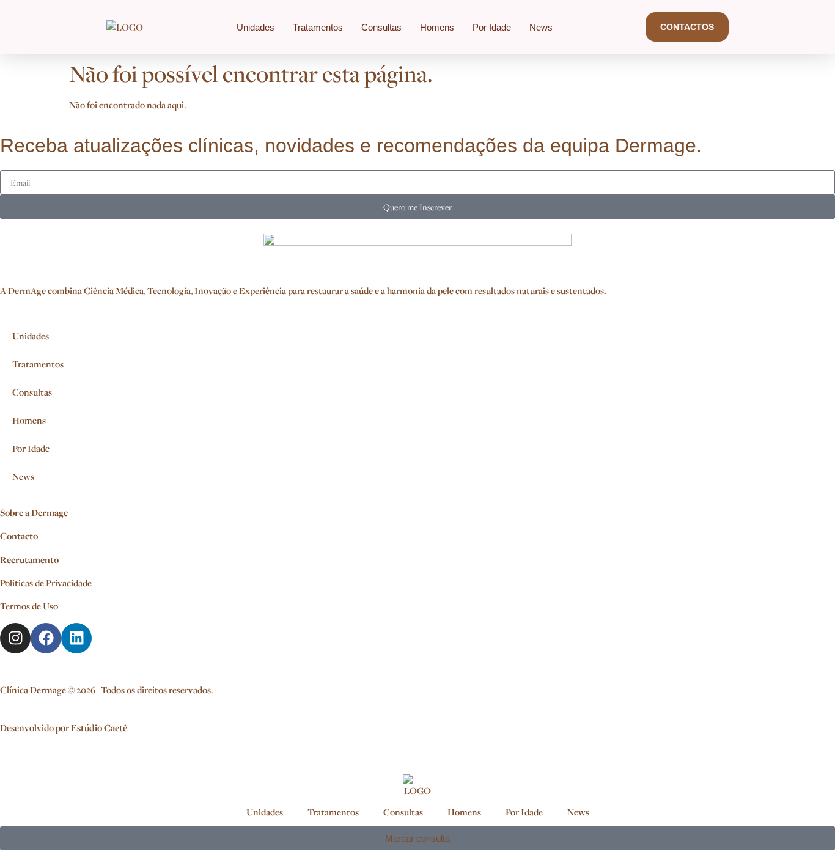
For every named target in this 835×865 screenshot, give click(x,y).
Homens (437, 27)
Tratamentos (318, 27)
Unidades (255, 27)
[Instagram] (15, 638)
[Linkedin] (76, 638)
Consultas (381, 27)
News (541, 27)
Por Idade (492, 27)
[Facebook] (46, 638)
